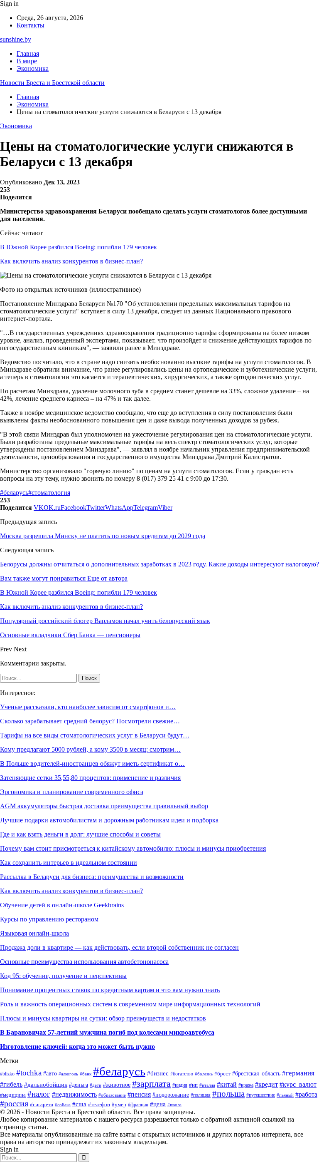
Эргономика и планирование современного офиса (71, 791)
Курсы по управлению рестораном (49, 919)
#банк (85, 1074)
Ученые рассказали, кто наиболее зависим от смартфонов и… (88, 706)
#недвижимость (74, 1094)
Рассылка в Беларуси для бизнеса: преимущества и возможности (92, 876)
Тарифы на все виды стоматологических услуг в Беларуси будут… (94, 735)
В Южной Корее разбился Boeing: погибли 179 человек (78, 247)
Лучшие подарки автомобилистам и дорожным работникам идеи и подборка (109, 820)
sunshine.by (15, 39)
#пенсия (139, 1094)
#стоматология (49, 492)
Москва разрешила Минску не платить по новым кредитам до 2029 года (102, 535)
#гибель (11, 1084)
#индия (179, 1085)
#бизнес (158, 1073)
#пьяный (285, 1095)
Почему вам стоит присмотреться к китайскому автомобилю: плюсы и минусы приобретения (133, 848)
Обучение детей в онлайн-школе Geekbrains (62, 905)
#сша (79, 1104)
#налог (38, 1094)
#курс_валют (298, 1084)
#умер (119, 1104)
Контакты (30, 25)
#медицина (13, 1095)
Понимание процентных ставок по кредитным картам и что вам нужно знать (110, 989)
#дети (95, 1085)
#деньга (78, 1085)
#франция (138, 1104)
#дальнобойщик (45, 1084)
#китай (227, 1084)
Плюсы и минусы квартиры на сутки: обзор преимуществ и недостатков (103, 1018)
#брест (222, 1073)
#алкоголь (68, 1073)
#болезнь (204, 1073)
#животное (116, 1085)
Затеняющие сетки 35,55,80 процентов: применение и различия (90, 777)
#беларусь (14, 492)
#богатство (181, 1074)
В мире (27, 61)
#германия (298, 1073)
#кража (245, 1085)
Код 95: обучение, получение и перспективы (63, 975)
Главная (28, 53)
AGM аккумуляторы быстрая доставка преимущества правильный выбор (104, 805)
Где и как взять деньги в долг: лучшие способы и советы (80, 834)
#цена (158, 1104)
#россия (14, 1103)
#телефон (99, 1104)
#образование (112, 1094)
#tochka (29, 1072)
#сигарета (41, 1104)
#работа (306, 1094)
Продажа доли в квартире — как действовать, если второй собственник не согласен (119, 947)
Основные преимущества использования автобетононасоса (84, 961)
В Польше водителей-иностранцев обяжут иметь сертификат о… (92, 763)
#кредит (266, 1084)
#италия (207, 1085)
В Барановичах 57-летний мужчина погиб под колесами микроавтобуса (107, 1032)
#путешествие (260, 1095)
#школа (174, 1104)
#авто (50, 1073)
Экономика (33, 68)
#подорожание (170, 1094)
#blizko (7, 1074)
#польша (228, 1093)
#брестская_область (256, 1073)
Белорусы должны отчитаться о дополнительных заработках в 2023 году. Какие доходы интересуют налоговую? (159, 564)
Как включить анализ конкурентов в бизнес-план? (71, 261)
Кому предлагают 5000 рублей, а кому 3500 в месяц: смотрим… (90, 749)
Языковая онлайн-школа (34, 933)
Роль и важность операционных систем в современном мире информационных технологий (130, 1004)
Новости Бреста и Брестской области (52, 82)
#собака (63, 1104)
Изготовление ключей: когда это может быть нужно (77, 1046)
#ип (193, 1085)
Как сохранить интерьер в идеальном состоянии (68, 862)
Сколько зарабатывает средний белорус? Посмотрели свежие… (90, 721)
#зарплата (151, 1083)
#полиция (201, 1095)
